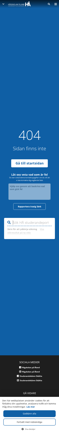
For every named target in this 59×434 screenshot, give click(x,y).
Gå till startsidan (30, 163)
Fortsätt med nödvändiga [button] (29, 422)
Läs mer (30, 406)
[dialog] (29, 415)
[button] (29, 429)
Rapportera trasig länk (29, 206)
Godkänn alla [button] (29, 413)
